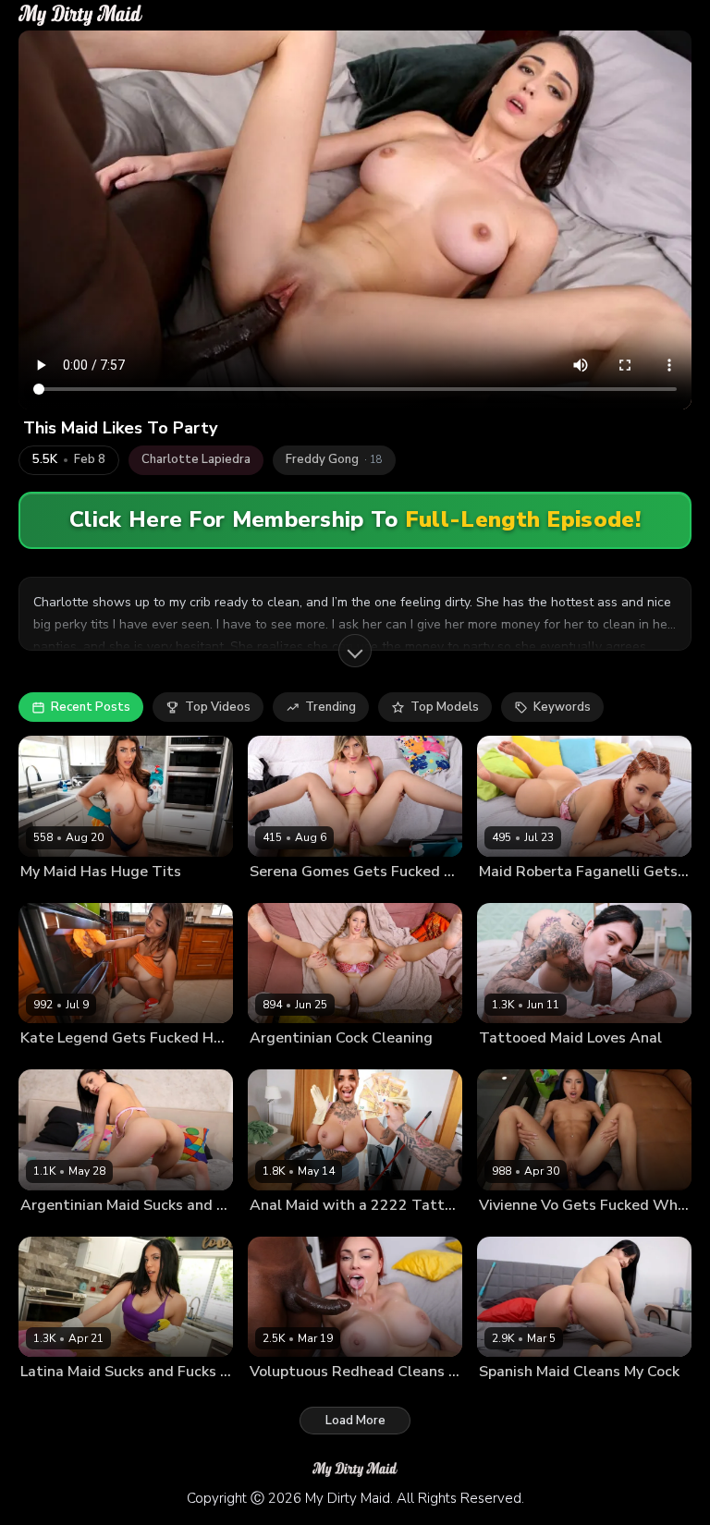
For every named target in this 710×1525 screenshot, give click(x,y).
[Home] (80, 15)
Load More (355, 1420)
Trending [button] (330, 707)
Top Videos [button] (218, 707)
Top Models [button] (444, 707)
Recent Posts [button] (90, 707)
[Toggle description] (355, 650)
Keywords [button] (562, 707)
